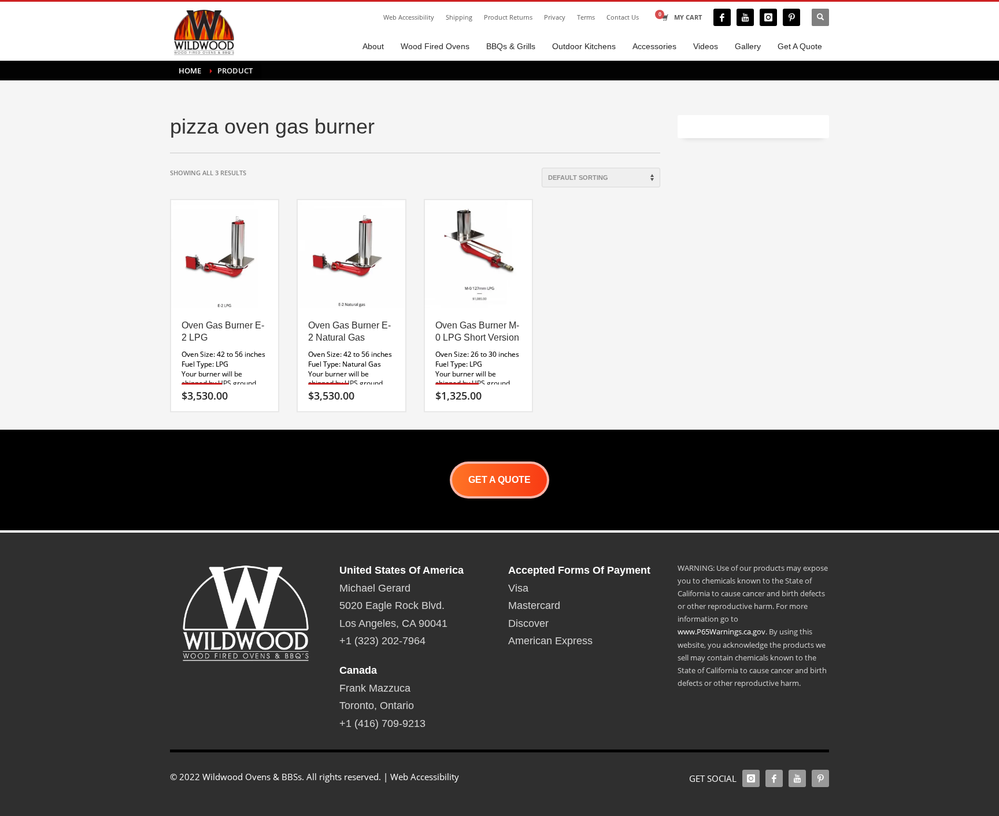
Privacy (554, 17)
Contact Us (622, 17)
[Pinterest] (791, 17)
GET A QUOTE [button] (499, 480)
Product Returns (508, 17)
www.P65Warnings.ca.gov (721, 631)
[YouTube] (745, 17)
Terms (586, 17)
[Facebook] (722, 17)
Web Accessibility (408, 17)
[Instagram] (768, 17)
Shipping (459, 17)
